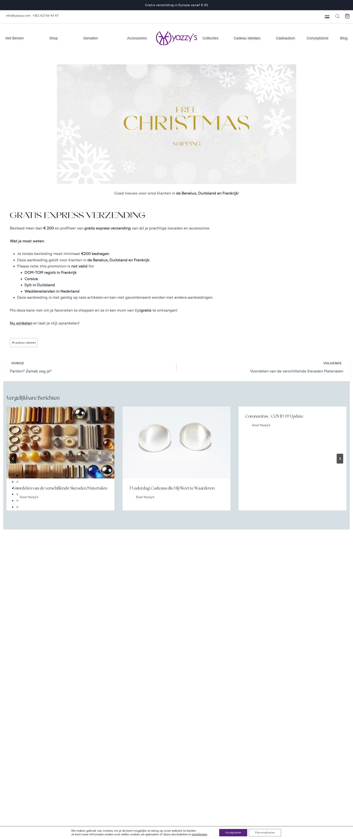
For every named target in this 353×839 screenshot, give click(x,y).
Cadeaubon (285, 38)
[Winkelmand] (347, 16)
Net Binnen (15, 38)
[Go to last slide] (13, 459)
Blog (343, 38)
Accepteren (233, 832)
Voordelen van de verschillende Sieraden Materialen (296, 367)
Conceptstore (317, 38)
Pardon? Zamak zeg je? (30, 367)
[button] (325, 16)
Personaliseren (265, 832)
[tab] (17, 476)
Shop (53, 38)
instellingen (199, 834)
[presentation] (60, 442)
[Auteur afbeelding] (247, 425)
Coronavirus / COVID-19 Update (274, 416)
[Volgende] (340, 459)
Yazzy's (265, 425)
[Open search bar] (337, 16)
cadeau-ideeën (24, 342)
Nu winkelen (21, 323)
